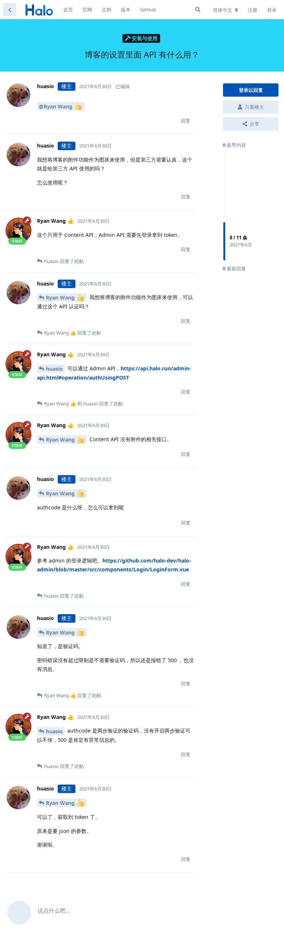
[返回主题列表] (9, 9)
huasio (54, 368)
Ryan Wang (61, 297)
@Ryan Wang (56, 106)
